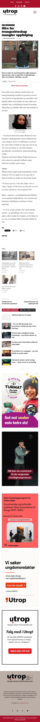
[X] (22, 711)
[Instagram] (17, 711)
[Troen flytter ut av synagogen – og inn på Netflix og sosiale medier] (6, 353)
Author (4, 81)
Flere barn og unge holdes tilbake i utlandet (9, 287)
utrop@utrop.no (23, 703)
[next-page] (23, 369)
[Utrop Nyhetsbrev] (20, 664)
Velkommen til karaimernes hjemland (9, 303)
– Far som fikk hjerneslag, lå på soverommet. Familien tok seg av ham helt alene (24, 326)
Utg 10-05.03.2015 (10, 25)
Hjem (3, 22)
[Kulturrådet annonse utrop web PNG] (20, 547)
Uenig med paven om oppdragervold (31, 303)
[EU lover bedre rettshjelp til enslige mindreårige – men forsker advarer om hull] (6, 335)
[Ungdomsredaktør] (20, 606)
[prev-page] (20, 369)
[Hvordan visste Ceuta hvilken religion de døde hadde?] (6, 344)
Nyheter (8, 22)
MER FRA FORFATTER (27, 310)
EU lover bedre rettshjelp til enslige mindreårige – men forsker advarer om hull (24, 335)
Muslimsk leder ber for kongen (21, 315)
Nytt (13, 22)
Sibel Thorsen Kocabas (9, 38)
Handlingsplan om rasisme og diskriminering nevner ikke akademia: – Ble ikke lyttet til (9, 265)
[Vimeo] (27, 711)
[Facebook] (12, 711)
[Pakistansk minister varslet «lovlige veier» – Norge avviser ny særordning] (6, 362)
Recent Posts (12, 81)
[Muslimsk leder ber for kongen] (6, 317)
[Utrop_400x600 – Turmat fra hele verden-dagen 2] (20, 427)
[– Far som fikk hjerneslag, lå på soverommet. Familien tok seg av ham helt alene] (6, 326)
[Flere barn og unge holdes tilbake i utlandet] (9, 279)
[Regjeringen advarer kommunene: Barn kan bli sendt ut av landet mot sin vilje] (26, 255)
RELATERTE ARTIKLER (10, 310)
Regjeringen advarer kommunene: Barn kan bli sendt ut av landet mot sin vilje (26, 265)
